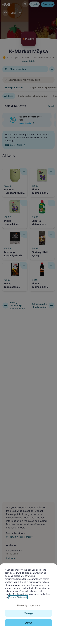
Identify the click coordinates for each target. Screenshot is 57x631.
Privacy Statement (18, 597)
